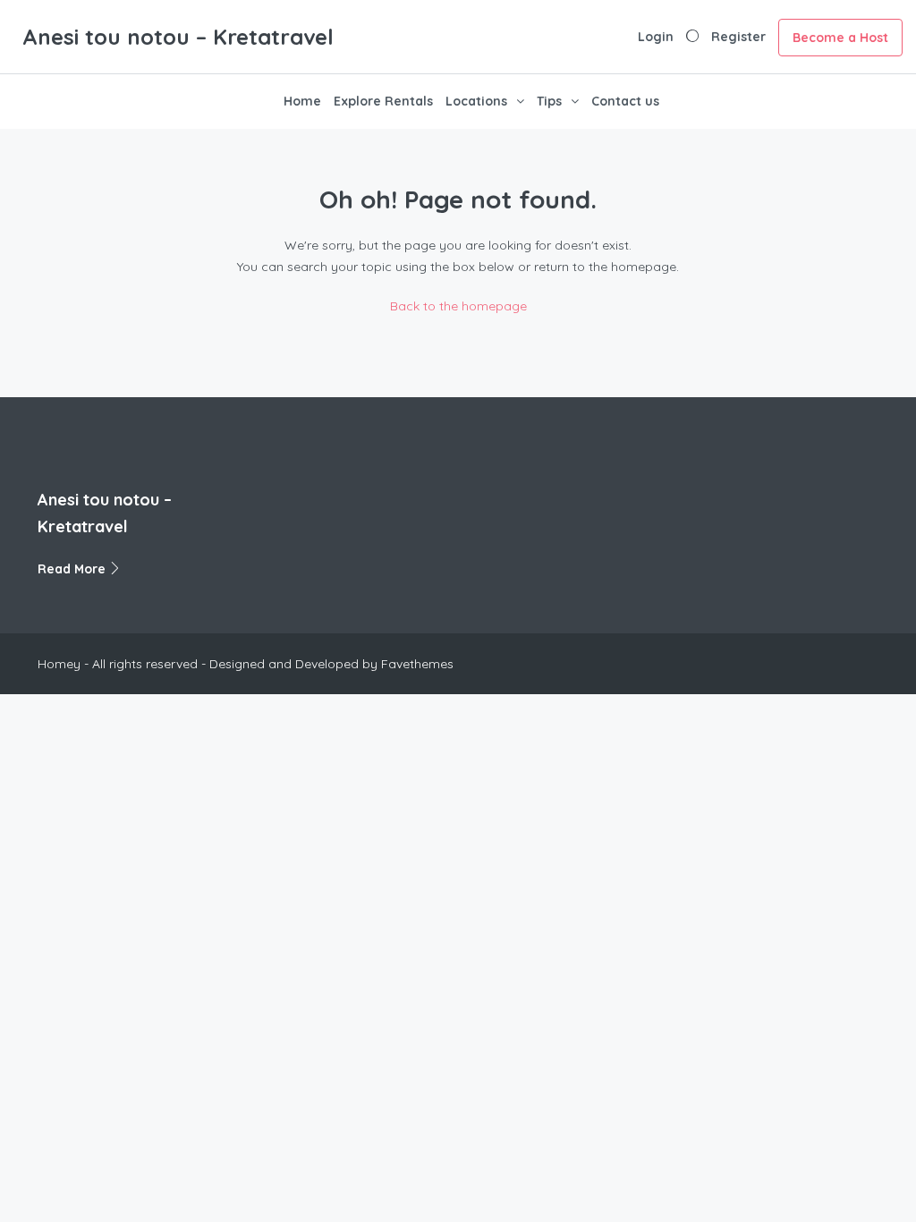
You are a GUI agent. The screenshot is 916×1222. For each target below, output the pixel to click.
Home (302, 101)
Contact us (625, 101)
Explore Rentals (383, 101)
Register (738, 37)
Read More (73, 569)
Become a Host (840, 38)
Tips (549, 101)
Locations (476, 101)
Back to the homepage (458, 306)
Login (656, 37)
